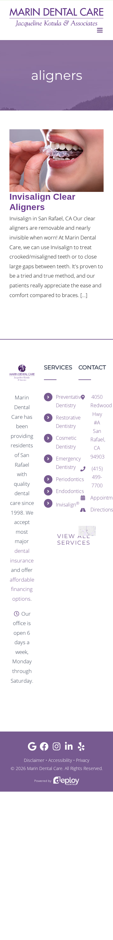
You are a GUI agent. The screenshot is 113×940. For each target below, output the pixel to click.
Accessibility (60, 760)
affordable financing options (22, 589)
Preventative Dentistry (62, 401)
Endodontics (62, 491)
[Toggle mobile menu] (100, 30)
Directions (97, 509)
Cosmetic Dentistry (62, 442)
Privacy (82, 760)
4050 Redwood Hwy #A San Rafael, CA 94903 (97, 426)
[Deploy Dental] (66, 781)
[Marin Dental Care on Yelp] (81, 748)
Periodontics (62, 479)
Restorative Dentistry (62, 421)
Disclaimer (34, 760)
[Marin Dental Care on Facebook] (44, 748)
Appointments (97, 497)
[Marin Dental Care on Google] (32, 748)
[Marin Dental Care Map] (87, 528)
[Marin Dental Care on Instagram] (56, 748)
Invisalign (62, 504)
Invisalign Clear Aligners (42, 202)
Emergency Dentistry (62, 462)
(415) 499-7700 (97, 477)
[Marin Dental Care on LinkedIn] (68, 748)
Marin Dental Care (44, 768)
